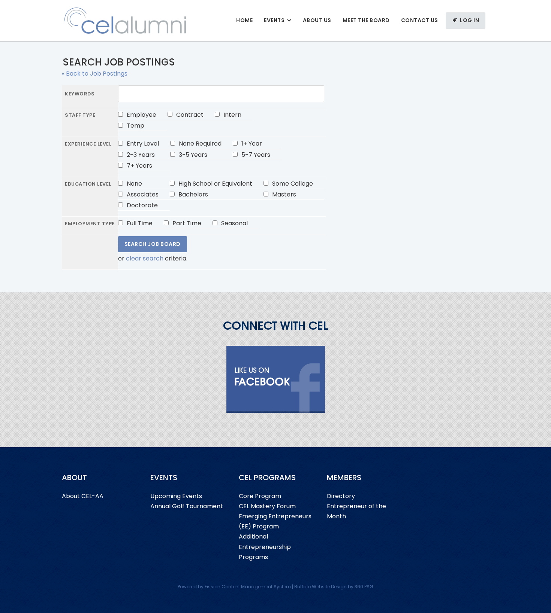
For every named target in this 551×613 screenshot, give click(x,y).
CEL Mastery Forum (267, 506)
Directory (341, 496)
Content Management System (256, 586)
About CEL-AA (82, 496)
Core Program (260, 496)
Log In (469, 20)
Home (244, 20)
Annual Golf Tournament (186, 506)
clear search (144, 258)
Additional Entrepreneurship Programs (265, 546)
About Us (317, 20)
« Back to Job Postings (94, 73)
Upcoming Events (176, 496)
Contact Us (419, 20)
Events (274, 20)
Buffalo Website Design (320, 586)
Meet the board (366, 20)
